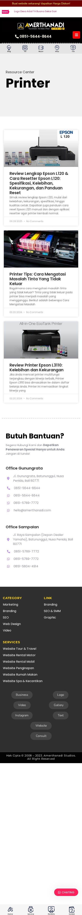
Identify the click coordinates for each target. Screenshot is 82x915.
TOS (73, 51)
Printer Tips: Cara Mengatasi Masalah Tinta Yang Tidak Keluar (38, 278)
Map (57, 51)
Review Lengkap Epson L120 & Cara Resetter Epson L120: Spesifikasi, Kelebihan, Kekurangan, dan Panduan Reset (39, 183)
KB (25, 51)
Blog (9, 51)
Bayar (41, 51)
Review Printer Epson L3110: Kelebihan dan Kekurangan (37, 367)
